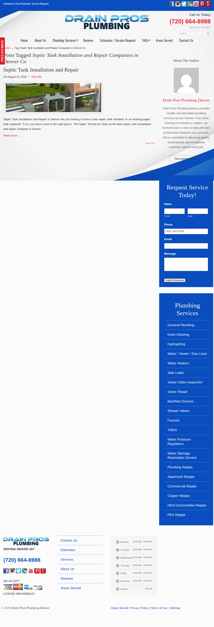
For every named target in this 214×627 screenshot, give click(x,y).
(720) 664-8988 (190, 21)
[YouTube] (196, 6)
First (167, 216)
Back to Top (150, 143)
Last (190, 216)
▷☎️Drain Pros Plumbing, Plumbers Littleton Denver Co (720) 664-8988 (107, 22)
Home (6, 47)
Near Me (36, 76)
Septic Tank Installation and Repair (41, 70)
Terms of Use (159, 608)
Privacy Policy (139, 608)
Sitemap (175, 608)
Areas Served (119, 608)
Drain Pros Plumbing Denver (186, 100)
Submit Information (175, 280)
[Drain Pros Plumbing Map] (188, 559)
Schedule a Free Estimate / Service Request (25, 4)
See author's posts (186, 158)
